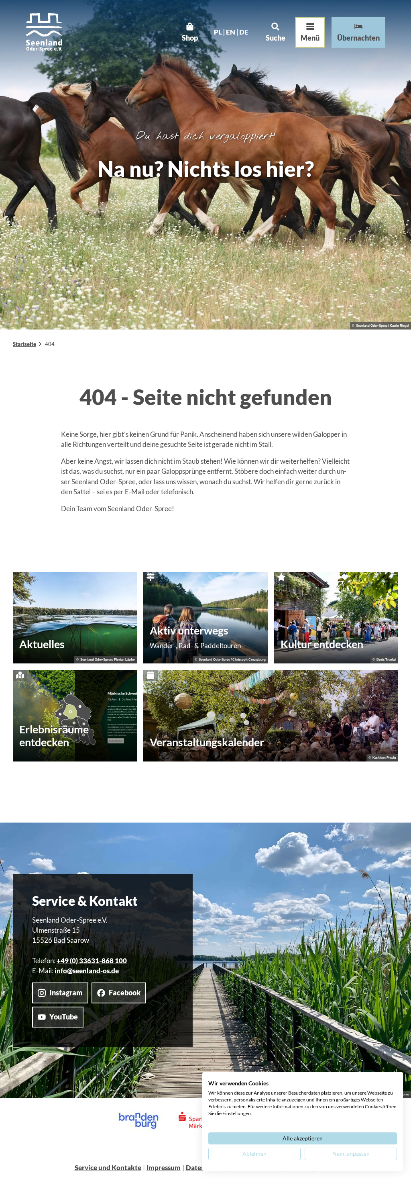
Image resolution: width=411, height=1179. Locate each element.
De (243, 32)
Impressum (163, 1167)
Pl (218, 32)
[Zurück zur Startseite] (44, 32)
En (230, 32)
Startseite (24, 344)
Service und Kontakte (108, 1167)
